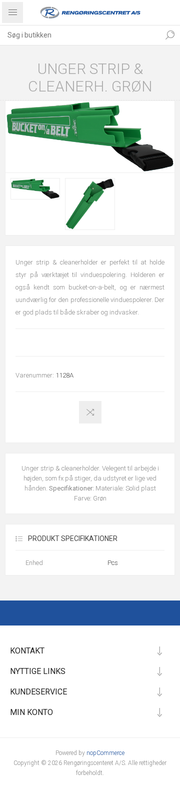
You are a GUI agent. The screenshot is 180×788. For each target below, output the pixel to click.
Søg (170, 35)
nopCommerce (105, 753)
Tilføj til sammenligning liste (90, 412)
